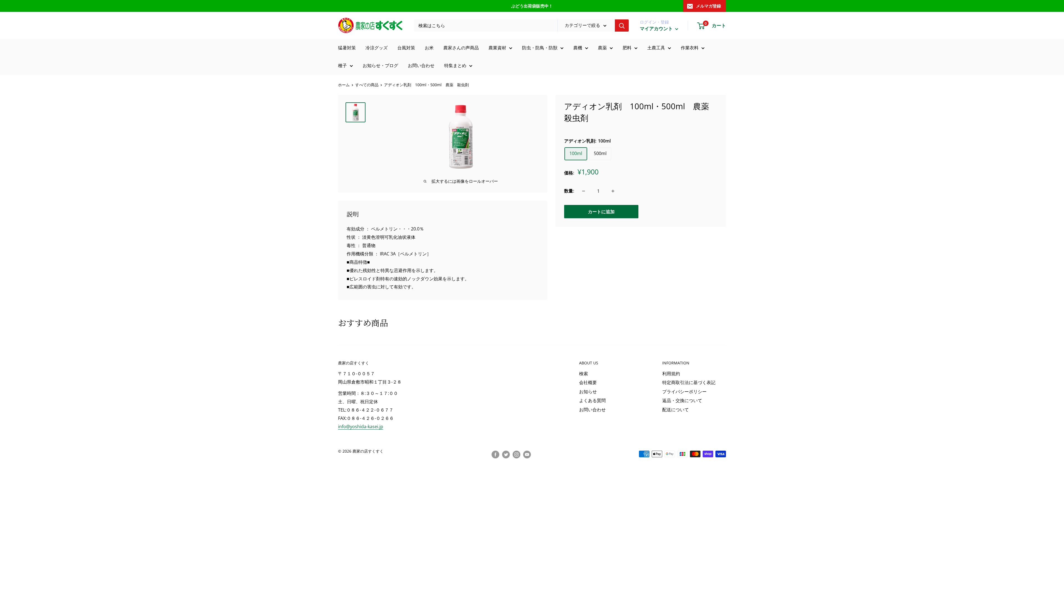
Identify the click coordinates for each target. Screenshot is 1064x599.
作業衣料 (690, 48)
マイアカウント (657, 28)
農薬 (602, 48)
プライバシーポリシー (684, 392)
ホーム (344, 84)
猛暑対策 (347, 48)
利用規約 (671, 373)
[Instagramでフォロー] (516, 454)
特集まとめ (455, 65)
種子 (342, 65)
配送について (675, 410)
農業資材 (497, 48)
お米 (429, 48)
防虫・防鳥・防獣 (539, 48)
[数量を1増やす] (613, 191)
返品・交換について (682, 400)
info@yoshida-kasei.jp (360, 426)
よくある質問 (592, 400)
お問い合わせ (421, 65)
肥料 (627, 48)
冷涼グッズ (376, 48)
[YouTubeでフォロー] (527, 454)
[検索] (622, 25)
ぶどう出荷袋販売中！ (532, 6)
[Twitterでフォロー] (506, 454)
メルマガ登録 (708, 6)
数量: (569, 191)
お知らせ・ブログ (380, 65)
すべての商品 (366, 84)
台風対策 (406, 48)
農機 (577, 48)
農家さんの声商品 (461, 48)
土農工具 (656, 48)
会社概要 (588, 382)
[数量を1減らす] (583, 191)
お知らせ (588, 392)
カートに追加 (601, 212)
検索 (583, 373)
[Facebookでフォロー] (495, 454)
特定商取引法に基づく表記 (688, 382)
